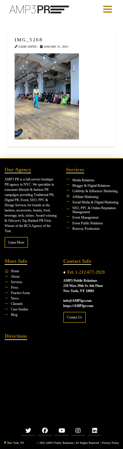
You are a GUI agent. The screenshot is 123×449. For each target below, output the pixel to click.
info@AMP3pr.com (77, 301)
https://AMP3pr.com (78, 306)
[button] (107, 9)
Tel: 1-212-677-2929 (86, 272)
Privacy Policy (110, 442)
